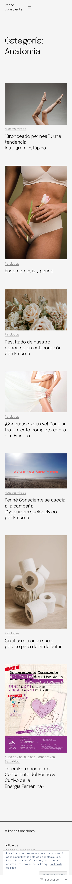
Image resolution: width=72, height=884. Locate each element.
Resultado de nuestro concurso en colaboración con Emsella (33, 348)
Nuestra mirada (15, 129)
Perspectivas (46, 757)
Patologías (12, 263)
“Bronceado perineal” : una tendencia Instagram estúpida (33, 142)
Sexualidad (12, 761)
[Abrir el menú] (29, 7)
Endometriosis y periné (29, 271)
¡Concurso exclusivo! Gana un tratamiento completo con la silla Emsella (36, 430)
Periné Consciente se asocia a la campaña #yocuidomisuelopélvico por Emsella (35, 509)
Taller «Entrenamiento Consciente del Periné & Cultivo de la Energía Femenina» (30, 778)
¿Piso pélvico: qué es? (20, 757)
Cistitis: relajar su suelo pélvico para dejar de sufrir (33, 644)
